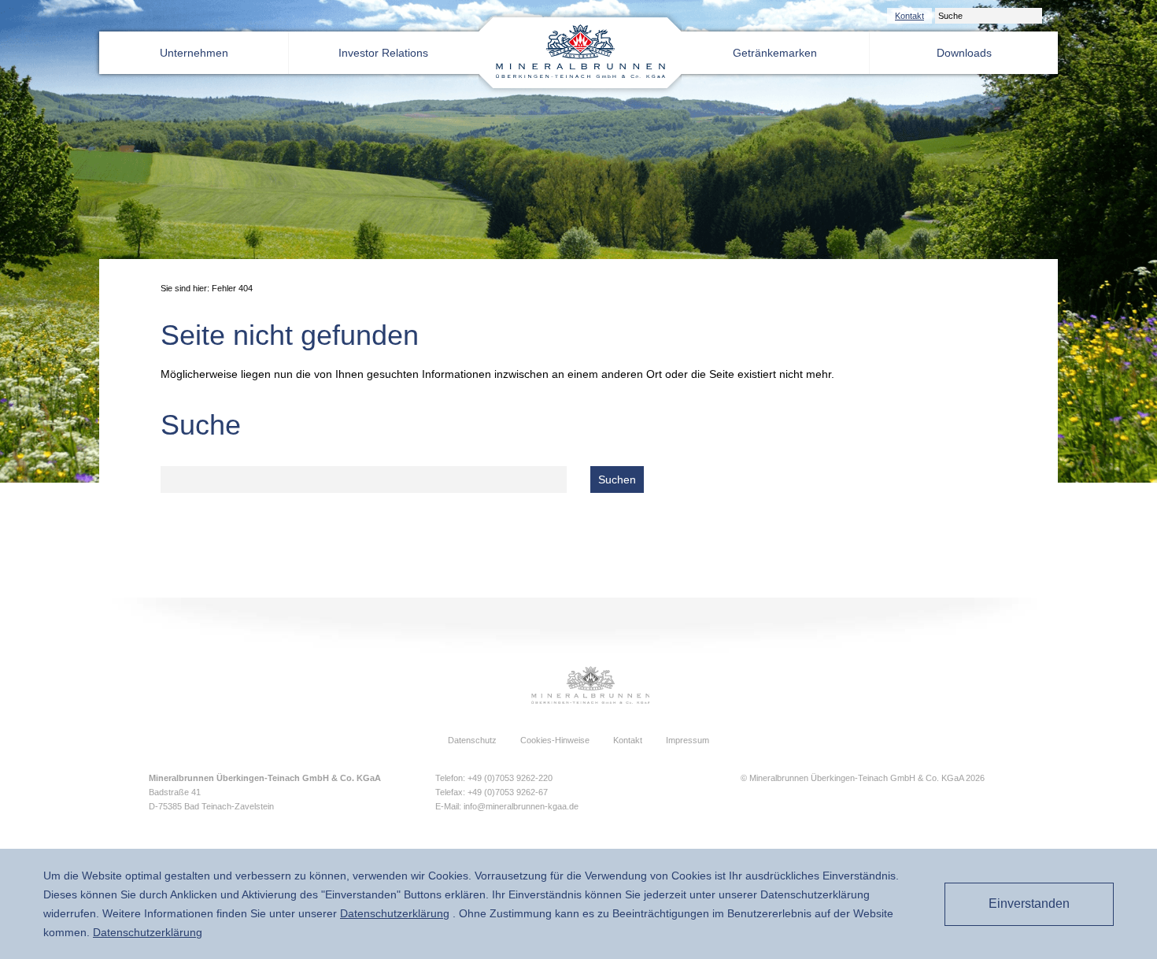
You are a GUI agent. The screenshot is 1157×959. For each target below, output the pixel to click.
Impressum (687, 740)
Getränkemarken (775, 52)
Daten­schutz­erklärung (394, 913)
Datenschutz (472, 740)
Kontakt (909, 15)
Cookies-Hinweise (555, 740)
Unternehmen (194, 52)
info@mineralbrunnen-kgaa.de (521, 806)
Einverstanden (1029, 903)
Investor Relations (383, 52)
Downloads (964, 52)
